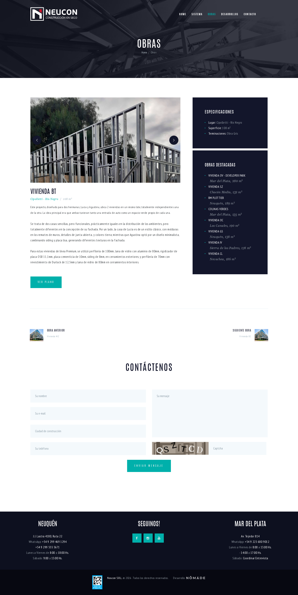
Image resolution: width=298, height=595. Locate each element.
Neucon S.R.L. (113, 578)
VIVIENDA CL (215, 254)
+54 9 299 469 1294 (54, 542)
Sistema (197, 14)
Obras (212, 14)
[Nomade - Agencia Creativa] (195, 578)
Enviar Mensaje (149, 466)
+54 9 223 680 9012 (257, 542)
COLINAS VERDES (218, 209)
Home (182, 14)
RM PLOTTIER (216, 198)
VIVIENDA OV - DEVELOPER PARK (226, 175)
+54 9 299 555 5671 (47, 547)
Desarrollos (229, 14)
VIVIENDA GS (215, 231)
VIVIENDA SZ (215, 187)
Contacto (250, 14)
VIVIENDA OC (215, 220)
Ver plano (46, 282)
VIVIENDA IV (215, 242)
